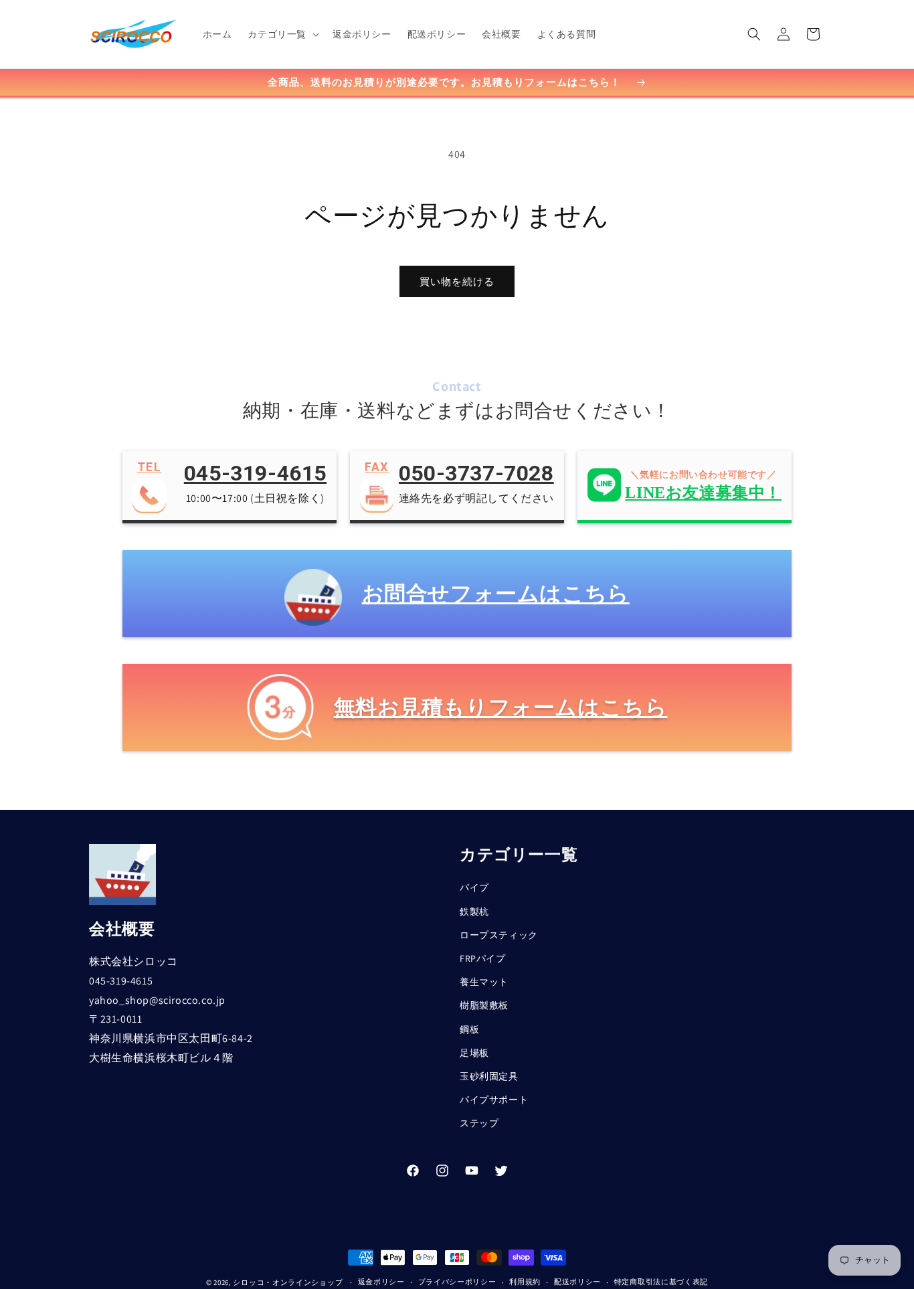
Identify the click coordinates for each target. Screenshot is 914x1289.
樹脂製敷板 (484, 1005)
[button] (282, 34)
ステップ (479, 1123)
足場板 (474, 1053)
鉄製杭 (474, 912)
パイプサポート (494, 1100)
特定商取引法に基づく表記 (661, 1281)
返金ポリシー (381, 1281)
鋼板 (469, 1029)
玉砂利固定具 (489, 1076)
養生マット (484, 982)
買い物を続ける (457, 281)
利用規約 (525, 1281)
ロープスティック (499, 935)
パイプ (474, 888)
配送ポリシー (577, 1281)
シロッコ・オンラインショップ (288, 1282)
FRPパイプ (483, 958)
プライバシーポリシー (457, 1281)
